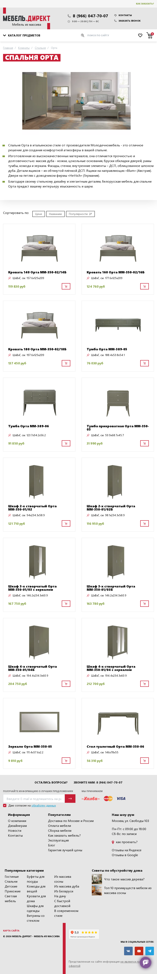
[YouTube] (139, 951)
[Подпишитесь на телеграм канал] (149, 951)
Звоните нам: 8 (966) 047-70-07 (98, 782)
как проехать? (126, 842)
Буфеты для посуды (35, 878)
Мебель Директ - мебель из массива (36, 936)
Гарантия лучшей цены (65, 850)
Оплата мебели (59, 825)
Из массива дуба (66, 886)
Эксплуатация (58, 840)
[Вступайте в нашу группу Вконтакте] (128, 951)
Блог (51, 845)
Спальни (11, 881)
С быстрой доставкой (62, 903)
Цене (38, 214)
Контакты (125, 15)
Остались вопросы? (51, 782)
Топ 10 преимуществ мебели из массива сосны (127, 890)
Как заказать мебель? (64, 835)
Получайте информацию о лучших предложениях (38, 791)
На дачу (60, 896)
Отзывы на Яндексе (126, 850)
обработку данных (43, 805)
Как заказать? (145, 3)
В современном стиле (66, 913)
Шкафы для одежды (35, 908)
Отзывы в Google (125, 855)
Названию (55, 214)
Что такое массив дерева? (124, 879)
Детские (11, 886)
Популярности (78, 214)
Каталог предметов (24, 35)
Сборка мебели (59, 830)
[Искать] (82, 35)
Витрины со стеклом (36, 918)
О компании (17, 820)
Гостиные (12, 876)
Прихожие (13, 891)
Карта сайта (11, 930)
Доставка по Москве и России (71, 820)
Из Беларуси (63, 891)
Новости (14, 830)
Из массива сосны (62, 878)
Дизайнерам (17, 825)
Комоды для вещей (36, 888)
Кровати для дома (36, 898)
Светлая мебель (11, 898)
